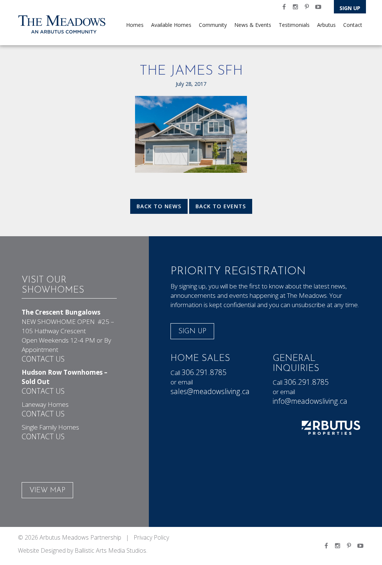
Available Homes (171, 24)
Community (213, 24)
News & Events (252, 24)
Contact (352, 24)
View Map (47, 490)
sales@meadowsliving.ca (210, 391)
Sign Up (349, 8)
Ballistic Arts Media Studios (110, 550)
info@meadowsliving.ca (310, 401)
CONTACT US (43, 359)
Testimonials (294, 24)
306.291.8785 (204, 372)
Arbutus (326, 24)
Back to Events (220, 206)
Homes (135, 24)
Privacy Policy (151, 537)
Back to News (159, 206)
